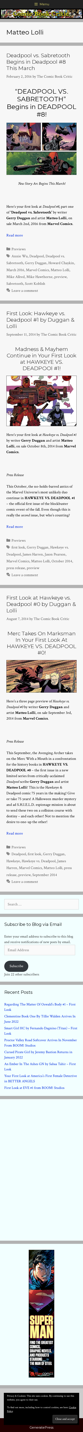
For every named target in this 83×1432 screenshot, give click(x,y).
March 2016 (15, 270)
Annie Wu (19, 256)
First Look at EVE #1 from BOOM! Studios (34, 1087)
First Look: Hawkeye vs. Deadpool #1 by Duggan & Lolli (40, 319)
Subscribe (16, 966)
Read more (14, 235)
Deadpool (36, 256)
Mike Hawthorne (39, 276)
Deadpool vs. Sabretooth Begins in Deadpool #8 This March (38, 61)
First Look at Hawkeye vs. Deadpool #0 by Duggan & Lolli (41, 604)
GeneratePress (41, 1427)
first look (18, 547)
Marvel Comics (37, 270)
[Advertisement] (41, 1169)
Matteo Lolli (60, 270)
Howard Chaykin (61, 263)
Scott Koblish (35, 283)
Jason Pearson (55, 554)
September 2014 (44, 874)
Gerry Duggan (36, 263)
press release (15, 568)
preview (60, 276)
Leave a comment (24, 290)
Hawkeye (13, 861)
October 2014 (62, 561)
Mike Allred (15, 276)
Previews (18, 249)
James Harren (33, 554)
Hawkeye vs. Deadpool (39, 861)
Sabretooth (14, 283)
